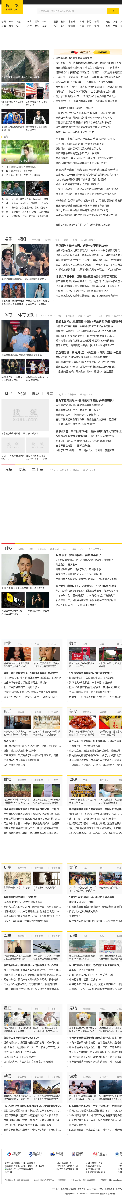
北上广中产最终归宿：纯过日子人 (21, 687)
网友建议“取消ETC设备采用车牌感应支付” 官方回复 (83, 127)
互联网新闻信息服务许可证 (67, 1166)
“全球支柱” (88, 96)
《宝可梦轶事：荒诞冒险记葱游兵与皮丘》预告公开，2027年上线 (38, 1115)
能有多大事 (25, 199)
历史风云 (55, 936)
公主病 (15, 203)
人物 (37, 644)
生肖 (53, 1009)
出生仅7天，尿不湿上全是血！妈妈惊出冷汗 (92, 819)
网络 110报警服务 (79, 1154)
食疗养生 (104, 712)
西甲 (88, 315)
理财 (18, 25)
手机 (64, 549)
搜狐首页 (12, 7)
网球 (108, 315)
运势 (37, 1009)
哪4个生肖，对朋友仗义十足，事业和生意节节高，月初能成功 (36, 1047)
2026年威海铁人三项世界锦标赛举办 (23, 902)
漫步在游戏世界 (77, 1125)
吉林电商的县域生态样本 (99, 82)
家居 (44, 25)
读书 (102, 868)
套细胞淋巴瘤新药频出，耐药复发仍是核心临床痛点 (31, 833)
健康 (96, 25)
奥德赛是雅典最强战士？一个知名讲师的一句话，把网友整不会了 (38, 1130)
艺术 (119, 868)
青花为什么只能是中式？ (22, 171)
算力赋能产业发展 (106, 96)
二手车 (37, 469)
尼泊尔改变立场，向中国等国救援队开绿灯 (91, 975)
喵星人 (103, 1009)
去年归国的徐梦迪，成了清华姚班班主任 (90, 692)
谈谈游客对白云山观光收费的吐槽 (21, 760)
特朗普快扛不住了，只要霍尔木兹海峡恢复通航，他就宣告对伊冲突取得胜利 (44, 975)
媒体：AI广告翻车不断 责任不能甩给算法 (77, 184)
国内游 (21, 712)
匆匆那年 (24, 203)
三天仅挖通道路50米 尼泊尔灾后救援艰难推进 (80, 144)
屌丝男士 (35, 203)
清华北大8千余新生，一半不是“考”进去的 (90, 682)
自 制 (4, 203)
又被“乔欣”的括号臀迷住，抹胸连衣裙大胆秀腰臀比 (31, 692)
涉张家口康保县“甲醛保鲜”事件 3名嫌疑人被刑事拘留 (84, 122)
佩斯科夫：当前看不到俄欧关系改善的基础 (78, 148)
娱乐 (8, 239)
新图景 (95, 72)
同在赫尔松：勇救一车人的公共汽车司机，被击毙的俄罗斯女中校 (38, 979)
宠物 (73, 1008)
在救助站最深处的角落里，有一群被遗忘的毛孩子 (95, 1047)
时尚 (8, 643)
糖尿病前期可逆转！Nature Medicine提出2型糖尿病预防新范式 (37, 819)
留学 (102, 644)
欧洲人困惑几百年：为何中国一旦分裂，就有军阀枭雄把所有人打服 (39, 906)
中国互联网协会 (102, 1154)
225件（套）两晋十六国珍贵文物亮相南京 (26, 921)
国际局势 (22, 936)
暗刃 (46, 199)
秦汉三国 (22, 868)
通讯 (30, 549)
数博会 (84, 77)
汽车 (8, 469)
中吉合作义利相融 (77, 91)
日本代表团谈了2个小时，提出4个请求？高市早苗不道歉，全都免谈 (39, 989)
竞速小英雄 (44, 212)
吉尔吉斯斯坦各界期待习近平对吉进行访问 (91, 63)
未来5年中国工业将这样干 (69, 82)
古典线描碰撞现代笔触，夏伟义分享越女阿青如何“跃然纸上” (35, 1120)
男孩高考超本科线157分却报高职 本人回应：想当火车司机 (87, 215)
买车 (63, 25)
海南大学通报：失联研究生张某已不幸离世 (91, 678)
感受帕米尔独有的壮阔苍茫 (23, 167)
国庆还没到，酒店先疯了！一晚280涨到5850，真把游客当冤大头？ (39, 755)
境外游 (38, 712)
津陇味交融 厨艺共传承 (81, 902)
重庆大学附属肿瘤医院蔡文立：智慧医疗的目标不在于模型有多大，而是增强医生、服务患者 (52, 828)
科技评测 (54, 549)
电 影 (4, 207)
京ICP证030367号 (64, 1163)
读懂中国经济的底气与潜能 (106, 77)
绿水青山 (37, 199)
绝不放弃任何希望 (112, 72)
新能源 (71, 25)
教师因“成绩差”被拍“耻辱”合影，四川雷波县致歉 (94, 687)
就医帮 (54, 780)
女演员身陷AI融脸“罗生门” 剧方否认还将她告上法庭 (83, 225)
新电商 (59, 87)
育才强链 (73, 77)
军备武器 (39, 936)
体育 (8, 315)
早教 (85, 780)
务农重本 (114, 67)
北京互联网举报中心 (37, 1154)
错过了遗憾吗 (41, 207)
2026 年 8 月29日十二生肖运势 (20, 1052)
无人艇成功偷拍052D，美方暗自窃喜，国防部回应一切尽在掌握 (37, 984)
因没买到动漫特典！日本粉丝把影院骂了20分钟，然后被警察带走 (38, 1110)
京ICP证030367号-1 (94, 1163)
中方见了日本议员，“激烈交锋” (85, 979)
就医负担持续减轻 (79, 72)
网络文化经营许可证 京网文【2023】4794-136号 (24, 1166)
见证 (119, 63)
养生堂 (32, 216)
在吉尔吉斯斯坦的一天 (67, 96)
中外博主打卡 (63, 101)
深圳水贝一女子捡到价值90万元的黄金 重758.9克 (82, 210)
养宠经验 (87, 1009)
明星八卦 (36, 240)
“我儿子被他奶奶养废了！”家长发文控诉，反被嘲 (95, 828)
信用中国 (8, 1172)
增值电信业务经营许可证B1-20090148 (20, 1163)
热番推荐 (55, 1077)
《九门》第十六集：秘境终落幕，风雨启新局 (27, 1125)
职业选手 (104, 1077)
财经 (8, 394)
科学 (73, 549)
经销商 (75, 470)
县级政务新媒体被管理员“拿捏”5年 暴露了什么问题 (82, 205)
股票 (49, 394)
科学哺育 (104, 780)
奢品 (53, 644)
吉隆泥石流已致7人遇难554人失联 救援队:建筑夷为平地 (85, 113)
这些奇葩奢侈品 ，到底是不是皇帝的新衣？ (27, 682)
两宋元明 (55, 868)
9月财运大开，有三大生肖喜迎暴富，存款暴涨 (28, 1061)
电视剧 (71, 21)
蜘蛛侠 (15, 207)
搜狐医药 (22, 780)
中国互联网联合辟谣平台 (95, 1172)
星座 (8, 1008)
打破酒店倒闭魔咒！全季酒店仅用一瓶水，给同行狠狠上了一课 (37, 746)
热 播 (4, 199)
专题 (18, 21)
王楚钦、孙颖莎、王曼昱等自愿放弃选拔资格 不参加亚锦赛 (87, 189)
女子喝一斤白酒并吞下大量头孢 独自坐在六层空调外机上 (86, 194)
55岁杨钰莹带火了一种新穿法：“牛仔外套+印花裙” (30, 697)
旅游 (89, 21)
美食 (73, 711)
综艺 (65, 240)
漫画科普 (39, 1077)
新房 (37, 25)
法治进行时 (42, 216)
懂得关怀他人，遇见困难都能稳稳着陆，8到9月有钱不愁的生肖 (37, 1042)
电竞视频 (87, 1077)
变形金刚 (16, 212)
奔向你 (45, 203)
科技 (8, 548)
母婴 (96, 21)
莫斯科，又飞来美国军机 (82, 970)
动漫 (115, 25)
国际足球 (69, 315)
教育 (89, 25)
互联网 (21, 549)
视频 (63, 21)
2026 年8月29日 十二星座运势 (20, 1057)
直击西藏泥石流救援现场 (69, 67)
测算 (20, 1009)
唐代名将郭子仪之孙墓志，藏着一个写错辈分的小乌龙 (32, 916)
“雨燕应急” (61, 72)
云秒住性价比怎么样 (14, 765)
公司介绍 (102, 1189)
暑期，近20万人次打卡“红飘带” (20, 750)
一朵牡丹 (60, 77)
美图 (74, 240)
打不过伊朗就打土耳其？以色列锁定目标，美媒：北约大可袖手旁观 (39, 970)
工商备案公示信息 (93, 1169)
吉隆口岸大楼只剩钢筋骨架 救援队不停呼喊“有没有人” (84, 117)
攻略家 (54, 712)
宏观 (11, 25)
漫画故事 (22, 1077)
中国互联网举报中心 (16, 1154)
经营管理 (71, 394)
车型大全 (64, 470)
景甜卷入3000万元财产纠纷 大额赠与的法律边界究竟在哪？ (87, 175)
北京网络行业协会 (59, 1154)
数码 (82, 549)
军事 (11, 21)
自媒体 (52, 470)
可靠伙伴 (60, 91)
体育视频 (26, 315)
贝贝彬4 (26, 212)
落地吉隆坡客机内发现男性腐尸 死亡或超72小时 (81, 163)
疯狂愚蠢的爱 (26, 207)
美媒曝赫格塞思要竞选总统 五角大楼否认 (77, 153)
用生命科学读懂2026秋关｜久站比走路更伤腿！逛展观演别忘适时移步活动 (43, 814)
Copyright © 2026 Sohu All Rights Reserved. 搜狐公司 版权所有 (89, 1194)
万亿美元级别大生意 (106, 101)
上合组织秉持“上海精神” (103, 91)
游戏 (73, 1076)
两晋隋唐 (39, 868)
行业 (61, 394)
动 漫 (4, 212)
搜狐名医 (39, 780)
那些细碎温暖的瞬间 (91, 87)
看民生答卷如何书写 (96, 67)
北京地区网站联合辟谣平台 (67, 1169)
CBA (50, 315)
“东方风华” (71, 87)
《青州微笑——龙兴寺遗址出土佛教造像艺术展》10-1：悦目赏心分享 (41, 911)
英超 (37, 21)
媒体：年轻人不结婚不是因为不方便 (75, 132)
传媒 (102, 936)
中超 (58, 315)
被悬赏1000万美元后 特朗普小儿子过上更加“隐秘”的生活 (86, 158)
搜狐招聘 (64, 1189)
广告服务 (72, 1189)
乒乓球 (98, 315)
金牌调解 (16, 216)
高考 (85, 644)
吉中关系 (60, 63)
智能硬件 (41, 549)
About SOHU (92, 1189)
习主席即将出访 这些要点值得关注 (74, 58)
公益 (85, 936)
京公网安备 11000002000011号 (20, 1169)
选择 (24, 216)
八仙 (34, 212)
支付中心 (55, 1189)
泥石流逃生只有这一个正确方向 (25, 175)
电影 (57, 240)
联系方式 (81, 1189)
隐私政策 (110, 1189)
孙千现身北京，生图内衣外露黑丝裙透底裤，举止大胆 (32, 678)
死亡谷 (15, 199)
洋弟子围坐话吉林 (82, 101)
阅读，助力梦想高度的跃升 (83, 911)
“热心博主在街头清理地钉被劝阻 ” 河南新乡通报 (81, 179)
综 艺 (4, 216)
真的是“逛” (74, 916)
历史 (8, 867)
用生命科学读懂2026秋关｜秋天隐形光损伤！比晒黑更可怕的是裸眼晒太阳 (43, 823)
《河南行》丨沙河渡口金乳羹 (84, 746)
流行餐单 (87, 712)
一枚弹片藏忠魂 (113, 87)
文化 (115, 21)
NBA (44, 21)
